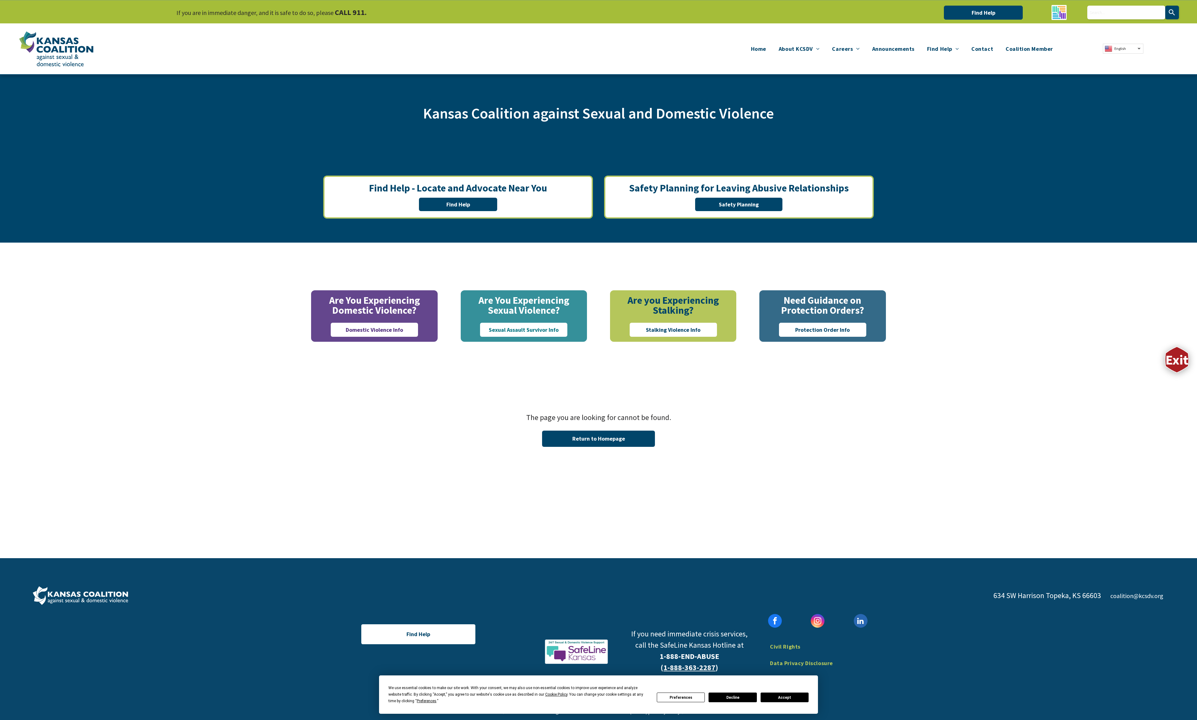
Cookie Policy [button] (556, 694)
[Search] (1172, 12)
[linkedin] (861, 621)
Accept (784, 697)
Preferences (681, 697)
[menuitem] (758, 48)
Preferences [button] (426, 701)
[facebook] (775, 621)
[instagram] (817, 621)
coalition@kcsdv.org (1136, 596)
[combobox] (1126, 12)
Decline (732, 697)
